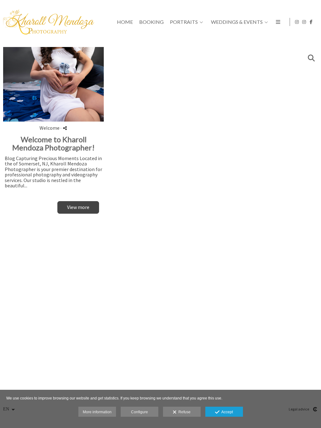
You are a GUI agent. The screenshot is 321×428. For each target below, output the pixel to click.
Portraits (184, 22)
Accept (226, 412)
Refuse (183, 412)
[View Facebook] (311, 22)
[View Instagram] (297, 22)
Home (125, 22)
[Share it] (64, 128)
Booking (151, 22)
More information (97, 412)
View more (78, 207)
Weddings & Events (237, 22)
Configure (139, 412)
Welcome (49, 128)
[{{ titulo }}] (53, 84)
